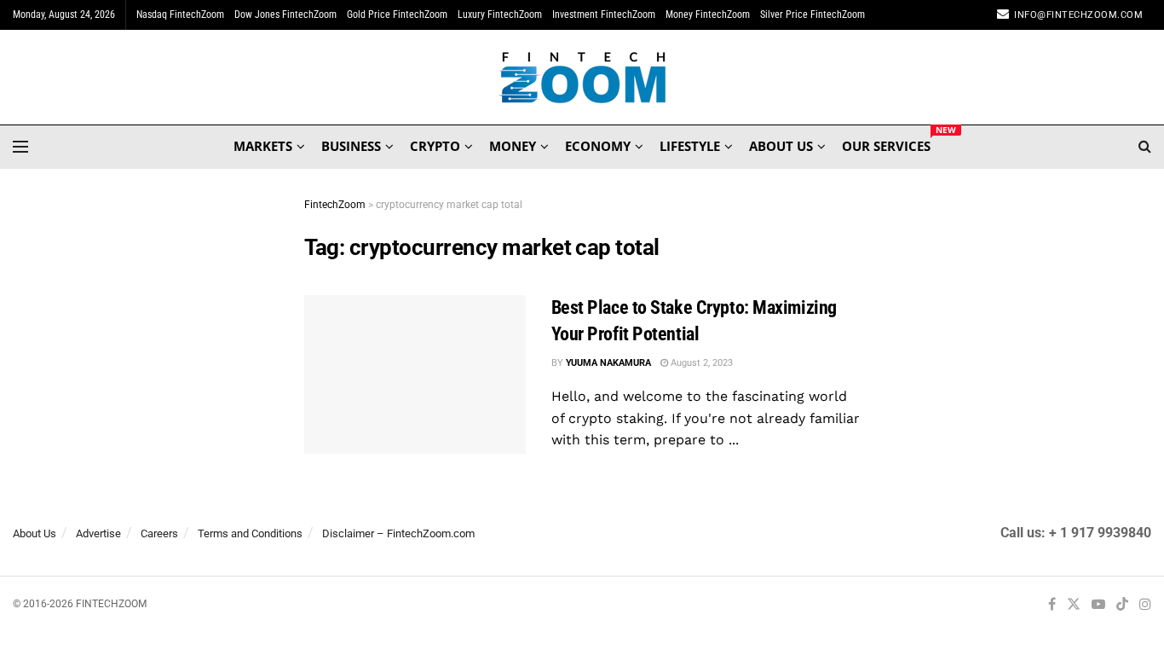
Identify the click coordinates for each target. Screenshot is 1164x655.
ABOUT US (781, 145)
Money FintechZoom (708, 14)
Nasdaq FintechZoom (180, 14)
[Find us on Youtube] (1098, 605)
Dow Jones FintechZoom (285, 14)
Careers (159, 533)
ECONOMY (598, 145)
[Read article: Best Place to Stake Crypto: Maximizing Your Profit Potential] (415, 374)
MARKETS (262, 145)
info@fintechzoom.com (1078, 14)
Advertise (98, 533)
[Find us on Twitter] (1073, 605)
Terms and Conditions (250, 533)
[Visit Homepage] (582, 77)
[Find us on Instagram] (1145, 605)
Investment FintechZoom (603, 14)
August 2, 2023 (700, 362)
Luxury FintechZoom (500, 14)
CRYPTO (435, 145)
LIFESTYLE (690, 145)
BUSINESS (351, 145)
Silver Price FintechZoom (812, 14)
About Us (34, 533)
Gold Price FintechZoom (397, 14)
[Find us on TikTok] (1122, 605)
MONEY (512, 145)
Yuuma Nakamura (608, 362)
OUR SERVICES (886, 143)
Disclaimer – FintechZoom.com (398, 533)
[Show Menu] (20, 147)
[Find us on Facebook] (1052, 605)
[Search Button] (1144, 146)
